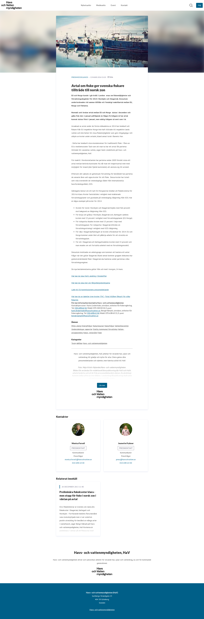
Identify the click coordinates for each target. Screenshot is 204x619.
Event (113, 5)
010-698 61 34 (93, 313)
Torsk (73, 343)
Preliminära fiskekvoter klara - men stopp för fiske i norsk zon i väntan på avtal (78, 495)
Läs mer (102, 385)
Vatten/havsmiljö (122, 326)
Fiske (100, 332)
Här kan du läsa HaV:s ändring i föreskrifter (89, 276)
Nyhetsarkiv (86, 5)
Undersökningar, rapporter (81, 329)
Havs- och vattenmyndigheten (95, 343)
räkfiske (79, 343)
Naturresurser (98, 326)
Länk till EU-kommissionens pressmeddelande (90, 289)
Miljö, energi (76, 326)
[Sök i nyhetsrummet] (191, 5)
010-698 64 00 (78, 463)
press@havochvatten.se (126, 459)
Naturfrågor (109, 326)
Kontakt (124, 5)
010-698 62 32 (81, 308)
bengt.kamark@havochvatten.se (84, 316)
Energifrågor (87, 326)
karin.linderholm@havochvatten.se (85, 310)
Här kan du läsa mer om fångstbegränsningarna (90, 283)
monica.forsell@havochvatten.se (78, 459)
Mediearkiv (101, 5)
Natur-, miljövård (90, 332)
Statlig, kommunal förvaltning (105, 329)
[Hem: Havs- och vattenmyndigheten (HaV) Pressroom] (11, 5)
